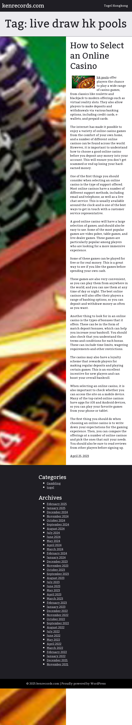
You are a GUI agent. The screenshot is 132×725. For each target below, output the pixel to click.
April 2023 (54, 594)
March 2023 (55, 598)
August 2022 (55, 627)
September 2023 (58, 574)
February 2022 (57, 652)
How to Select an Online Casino (97, 56)
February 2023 (57, 603)
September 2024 (58, 524)
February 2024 (57, 553)
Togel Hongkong (116, 6)
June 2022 (53, 635)
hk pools (103, 77)
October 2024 (56, 520)
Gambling (54, 483)
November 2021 (57, 664)
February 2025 (57, 504)
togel (50, 487)
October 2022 (56, 619)
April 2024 (54, 545)
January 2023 (56, 607)
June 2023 (53, 586)
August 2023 (55, 578)
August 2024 (56, 528)
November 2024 (58, 516)
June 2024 (53, 537)
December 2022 (57, 611)
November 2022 (57, 615)
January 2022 (56, 656)
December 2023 (57, 561)
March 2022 (55, 648)
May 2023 (53, 590)
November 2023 (57, 566)
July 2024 (53, 533)
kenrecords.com (23, 5)
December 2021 (57, 660)
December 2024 (57, 512)
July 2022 (53, 631)
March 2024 (55, 549)
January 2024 (56, 557)
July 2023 (53, 582)
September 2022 (58, 623)
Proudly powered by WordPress (83, 683)
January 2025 (56, 508)
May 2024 (53, 541)
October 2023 (56, 570)
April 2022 (54, 644)
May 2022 (53, 640)
